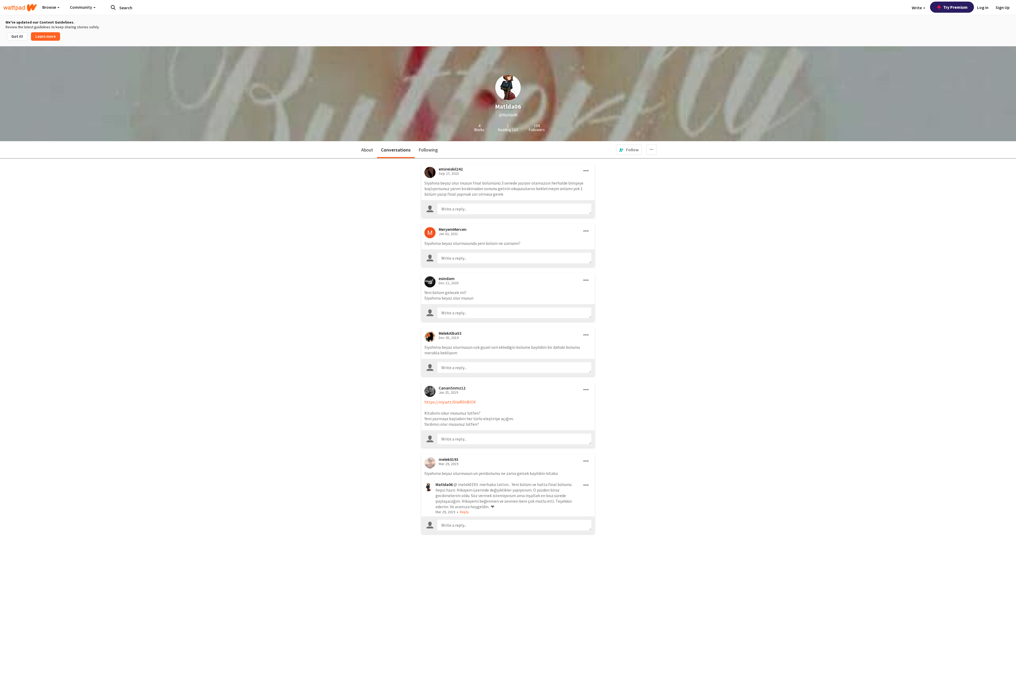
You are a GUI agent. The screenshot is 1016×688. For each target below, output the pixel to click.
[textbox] (514, 208)
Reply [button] (464, 512)
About (367, 150)
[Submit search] (113, 7)
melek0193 (448, 459)
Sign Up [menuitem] (1003, 7)
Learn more (45, 36)
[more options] (586, 170)
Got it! (17, 36)
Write (917, 7)
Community (81, 7)
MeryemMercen (452, 229)
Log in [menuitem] (982, 7)
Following (428, 150)
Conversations (396, 150)
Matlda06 (444, 484)
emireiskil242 (451, 169)
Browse (49, 7)
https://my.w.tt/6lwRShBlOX (450, 402)
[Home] (20, 8)
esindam (447, 278)
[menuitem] (629, 149)
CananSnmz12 (452, 388)
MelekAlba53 (450, 333)
